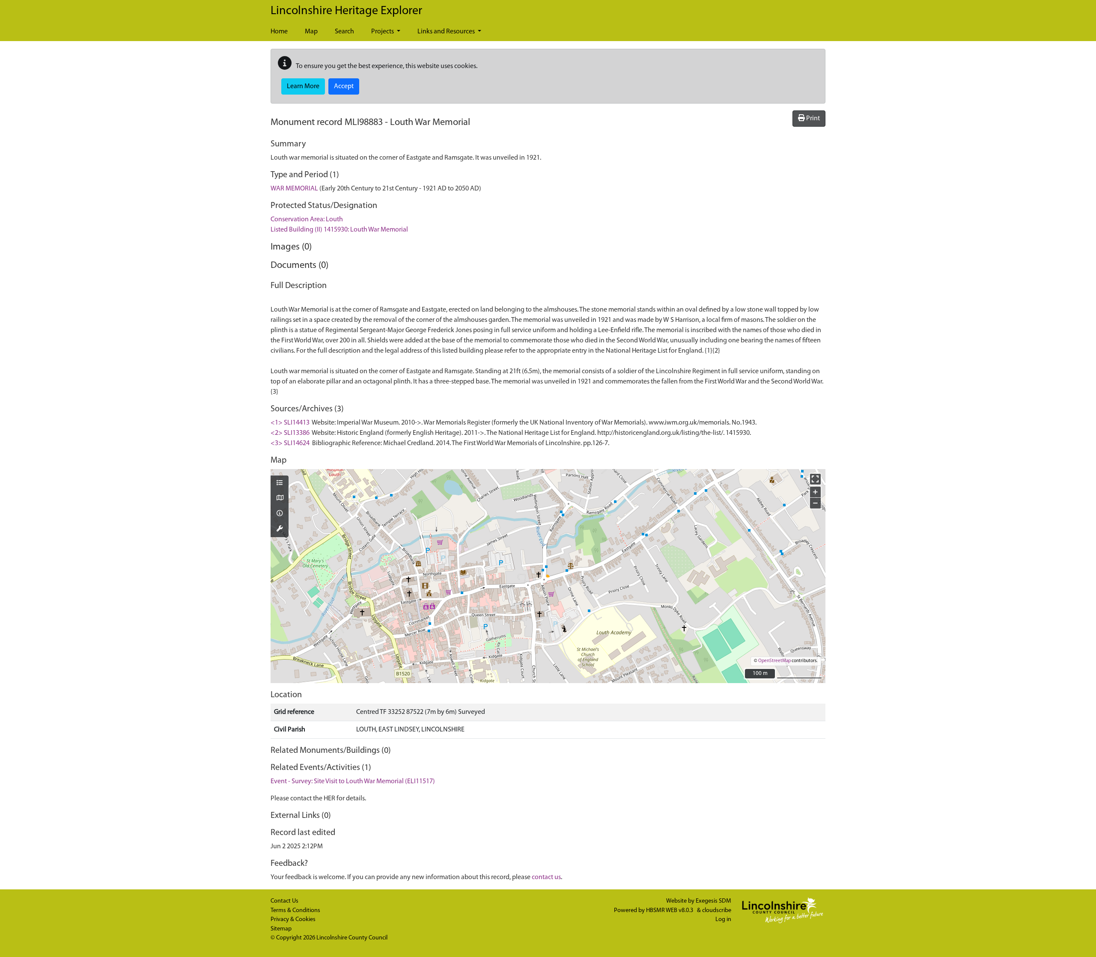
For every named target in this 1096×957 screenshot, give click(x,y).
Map (311, 31)
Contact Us (284, 901)
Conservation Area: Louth (307, 219)
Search (344, 31)
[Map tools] (279, 529)
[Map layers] (279, 483)
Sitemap (281, 929)
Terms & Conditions (295, 910)
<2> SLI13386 (290, 433)
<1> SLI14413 (290, 422)
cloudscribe (716, 910)
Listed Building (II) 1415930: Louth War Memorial (339, 229)
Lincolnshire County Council (351, 938)
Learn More (303, 86)
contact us (546, 877)
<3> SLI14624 (290, 443)
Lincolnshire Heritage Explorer (346, 11)
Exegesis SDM (713, 901)
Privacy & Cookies (293, 919)
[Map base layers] (279, 498)
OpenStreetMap (774, 661)
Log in (723, 919)
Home (279, 31)
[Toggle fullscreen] (815, 479)
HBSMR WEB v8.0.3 (670, 910)
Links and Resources (446, 31)
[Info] (279, 514)
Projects (383, 31)
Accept (344, 86)
